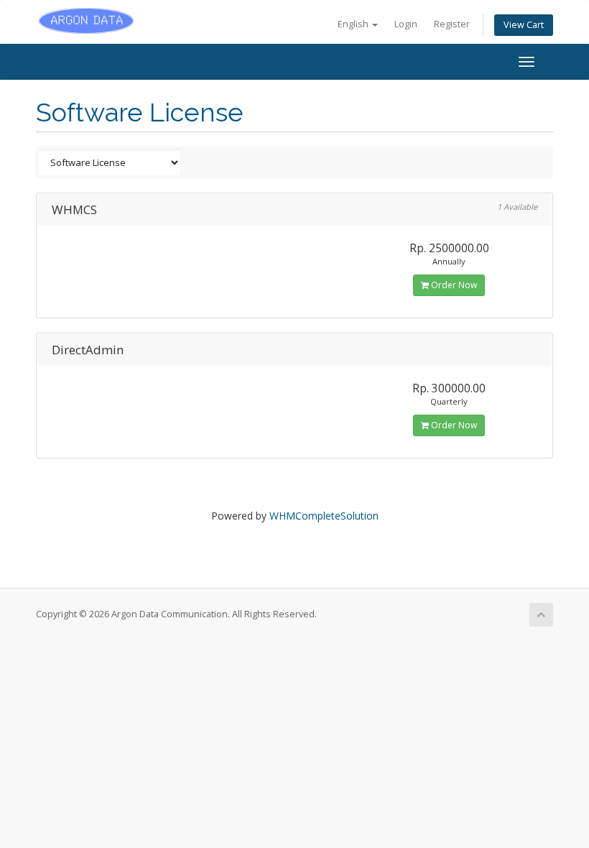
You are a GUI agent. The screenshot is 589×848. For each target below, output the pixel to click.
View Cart (524, 25)
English (354, 24)
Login (405, 24)
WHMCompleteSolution (324, 515)
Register (452, 24)
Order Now (453, 285)
